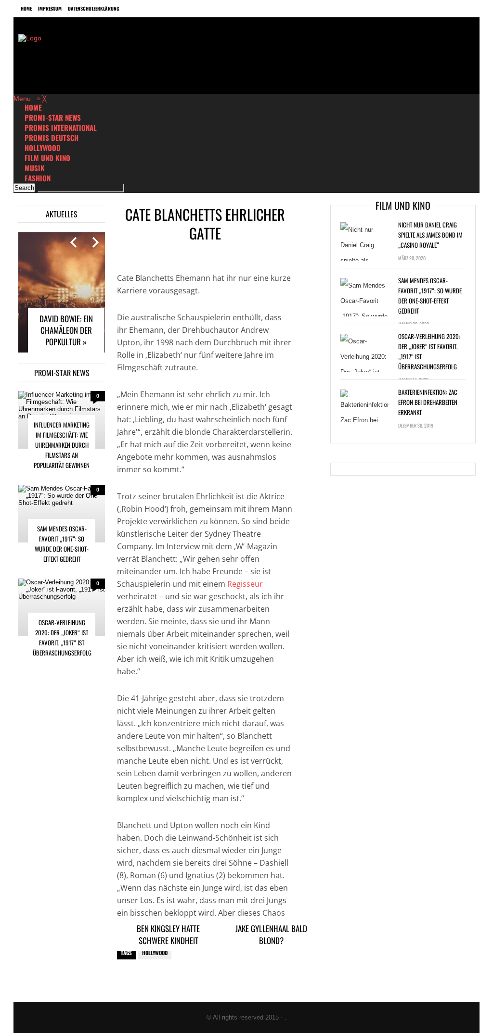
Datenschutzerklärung (93, 8)
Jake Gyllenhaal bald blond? (271, 934)
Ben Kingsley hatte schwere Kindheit (168, 934)
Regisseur (245, 584)
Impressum (50, 8)
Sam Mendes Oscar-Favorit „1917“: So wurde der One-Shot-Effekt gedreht (62, 544)
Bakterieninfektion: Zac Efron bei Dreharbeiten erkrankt (427, 402)
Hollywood (155, 953)
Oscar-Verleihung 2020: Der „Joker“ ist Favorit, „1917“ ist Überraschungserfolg (62, 637)
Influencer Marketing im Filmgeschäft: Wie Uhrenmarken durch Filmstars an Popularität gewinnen (62, 445)
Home (26, 8)
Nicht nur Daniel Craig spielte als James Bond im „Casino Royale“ (430, 235)
